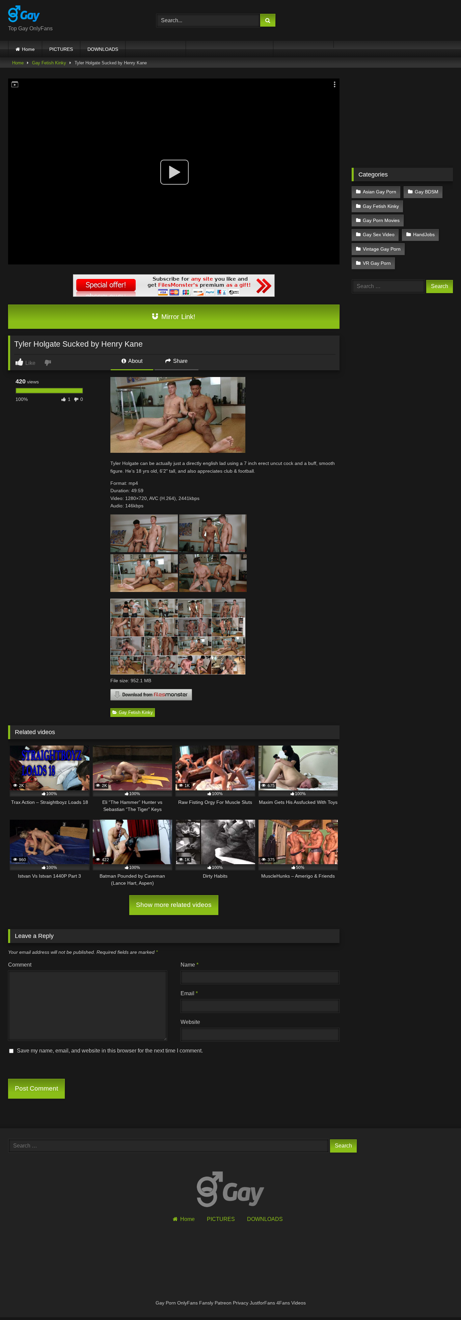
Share (180, 361)
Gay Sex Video (379, 234)
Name (189, 965)
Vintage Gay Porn (382, 249)
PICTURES (61, 49)
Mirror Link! (177, 316)
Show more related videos (174, 904)
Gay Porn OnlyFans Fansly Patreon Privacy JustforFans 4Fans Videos (231, 1303)
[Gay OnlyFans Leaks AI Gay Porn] (24, 15)
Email (189, 993)
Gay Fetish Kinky (49, 62)
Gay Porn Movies (381, 220)
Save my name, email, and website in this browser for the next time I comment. (110, 1051)
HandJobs (424, 234)
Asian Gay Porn (379, 191)
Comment (19, 965)
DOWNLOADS (102, 49)
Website (190, 1022)
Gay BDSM (426, 191)
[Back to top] (440, 1300)
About (134, 361)
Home (28, 49)
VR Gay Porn (377, 263)
